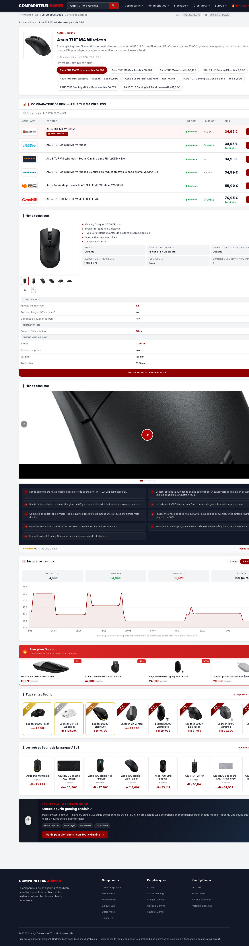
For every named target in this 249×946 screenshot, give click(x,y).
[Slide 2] (144, 480)
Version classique (202, 905)
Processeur (108, 893)
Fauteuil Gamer (155, 911)
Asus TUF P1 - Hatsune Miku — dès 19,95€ (150, 78)
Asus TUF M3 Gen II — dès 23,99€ (132, 70)
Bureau (221, 5)
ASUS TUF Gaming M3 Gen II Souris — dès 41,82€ (212, 78)
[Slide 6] (154, 480)
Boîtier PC (107, 917)
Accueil (23, 22)
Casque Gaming (156, 905)
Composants (134, 5)
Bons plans (198, 893)
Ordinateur (202, 5)
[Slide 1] (141, 480)
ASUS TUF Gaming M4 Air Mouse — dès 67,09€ (152, 87)
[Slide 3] (147, 480)
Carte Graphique (111, 887)
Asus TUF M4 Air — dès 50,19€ (178, 70)
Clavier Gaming (156, 899)
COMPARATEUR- (41, 5)
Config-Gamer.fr (201, 899)
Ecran (150, 887)
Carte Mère (108, 911)
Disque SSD (108, 905)
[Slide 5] (152, 480)
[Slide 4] (149, 480)
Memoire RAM (110, 899)
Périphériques (158, 5)
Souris (33, 22)
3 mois (233, 561)
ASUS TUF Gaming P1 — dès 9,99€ (224, 70)
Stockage (181, 5)
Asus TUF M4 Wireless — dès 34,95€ (82, 70)
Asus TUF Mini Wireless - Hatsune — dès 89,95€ (89, 78)
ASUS (60, 33)
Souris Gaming (155, 893)
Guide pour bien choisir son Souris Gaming (73, 834)
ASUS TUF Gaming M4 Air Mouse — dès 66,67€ (88, 87)
